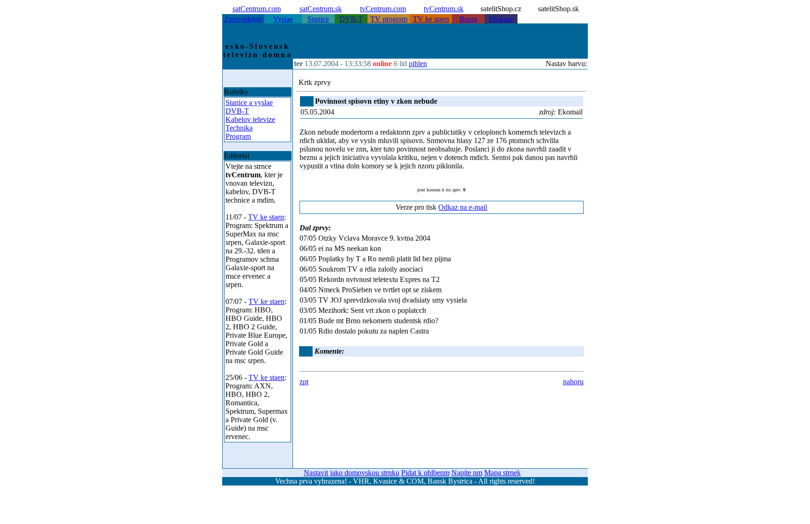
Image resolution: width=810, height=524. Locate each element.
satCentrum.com (256, 9)
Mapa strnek (502, 473)
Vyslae (283, 19)
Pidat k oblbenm (425, 473)
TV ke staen (431, 19)
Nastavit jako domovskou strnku (351, 473)
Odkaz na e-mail (462, 207)
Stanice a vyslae (249, 102)
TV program (388, 19)
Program (238, 136)
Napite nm (466, 473)
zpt (304, 382)
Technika (239, 128)
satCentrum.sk (321, 9)
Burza (468, 19)
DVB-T (351, 19)
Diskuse (501, 19)
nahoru (573, 382)
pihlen (418, 64)
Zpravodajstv (243, 19)
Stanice (318, 19)
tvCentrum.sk (444, 9)
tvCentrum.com (383, 9)
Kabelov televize (250, 119)
